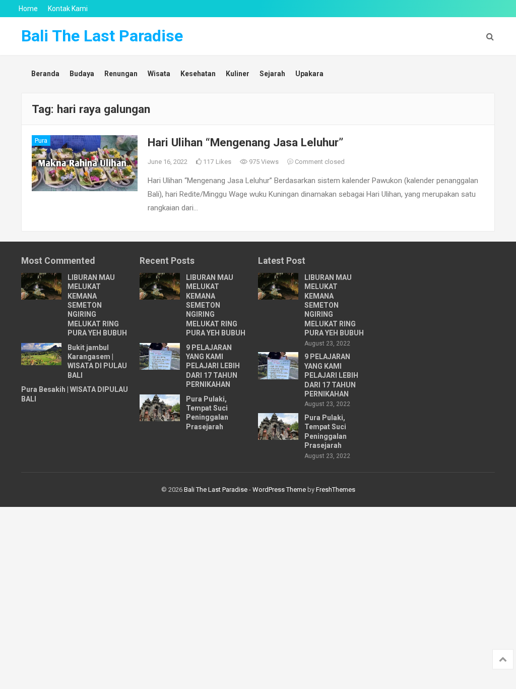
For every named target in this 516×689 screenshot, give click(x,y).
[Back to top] (503, 659)
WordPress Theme (279, 489)
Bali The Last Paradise (102, 35)
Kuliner (237, 74)
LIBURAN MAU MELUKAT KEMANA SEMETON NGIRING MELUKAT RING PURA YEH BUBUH (97, 305)
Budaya (82, 74)
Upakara (309, 74)
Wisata (159, 74)
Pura (41, 140)
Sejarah (272, 74)
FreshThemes (335, 489)
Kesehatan (198, 74)
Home (28, 9)
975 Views (263, 161)
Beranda (45, 74)
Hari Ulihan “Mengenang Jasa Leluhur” (245, 142)
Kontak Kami (68, 9)
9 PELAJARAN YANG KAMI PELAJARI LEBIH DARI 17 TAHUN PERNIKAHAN (213, 366)
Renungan (121, 74)
